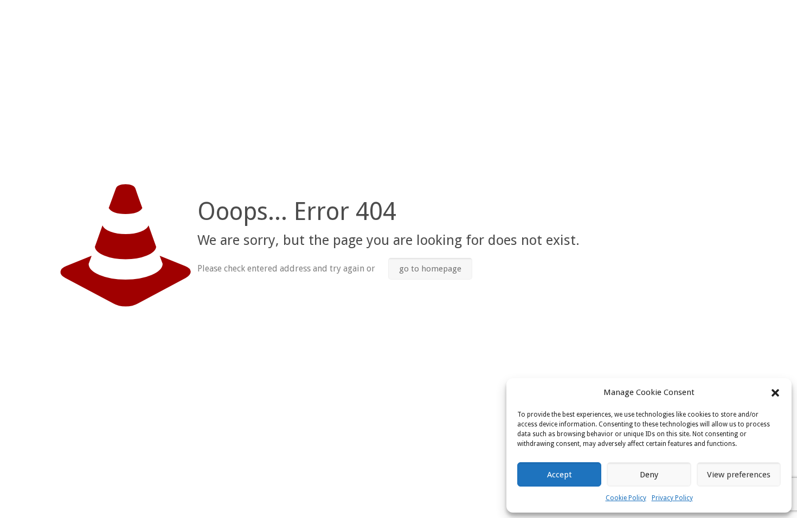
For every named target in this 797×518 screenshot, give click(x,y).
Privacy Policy (672, 498)
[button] (775, 392)
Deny (649, 475)
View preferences (738, 475)
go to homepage (430, 269)
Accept (559, 475)
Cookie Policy (626, 498)
